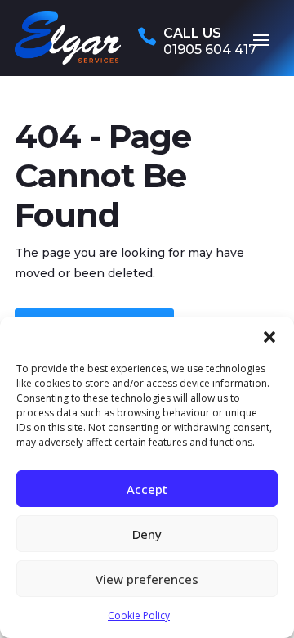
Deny (147, 534)
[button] (269, 337)
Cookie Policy (139, 615)
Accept (147, 489)
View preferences (147, 579)
